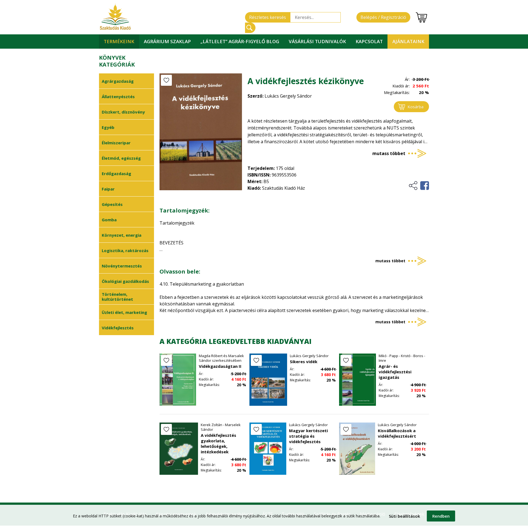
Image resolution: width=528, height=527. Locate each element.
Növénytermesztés (122, 266)
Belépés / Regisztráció (383, 17)
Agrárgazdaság (118, 81)
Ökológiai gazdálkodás (125, 281)
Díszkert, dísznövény (123, 112)
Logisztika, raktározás (125, 250)
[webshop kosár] (421, 17)
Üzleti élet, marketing (124, 312)
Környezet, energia (121, 235)
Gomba (109, 219)
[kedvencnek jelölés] (166, 80)
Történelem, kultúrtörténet (117, 296)
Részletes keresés (267, 17)
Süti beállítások (404, 516)
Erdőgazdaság (116, 173)
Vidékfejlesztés (118, 327)
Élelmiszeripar (116, 142)
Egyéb (108, 127)
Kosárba (416, 106)
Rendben (441, 516)
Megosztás (418, 185)
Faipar (108, 189)
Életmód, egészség (121, 158)
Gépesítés (112, 204)
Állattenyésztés (118, 96)
